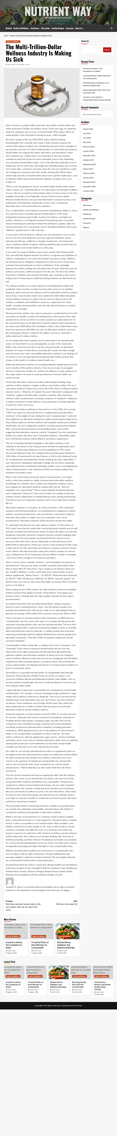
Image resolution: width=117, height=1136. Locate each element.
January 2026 (88, 151)
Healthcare (35, 28)
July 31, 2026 (62, 953)
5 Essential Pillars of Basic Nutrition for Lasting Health (97, 77)
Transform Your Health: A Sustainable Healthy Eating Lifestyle (97, 98)
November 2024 (89, 186)
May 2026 (87, 142)
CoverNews (66, 1006)
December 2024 (89, 182)
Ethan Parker (11, 64)
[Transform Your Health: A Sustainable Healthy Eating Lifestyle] (103, 972)
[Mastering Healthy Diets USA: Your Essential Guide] (80, 972)
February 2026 (88, 147)
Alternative (45, 28)
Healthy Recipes (58, 28)
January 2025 (88, 178)
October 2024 (88, 191)
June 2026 (87, 138)
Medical (9, 28)
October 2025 (88, 160)
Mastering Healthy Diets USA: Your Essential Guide (96, 91)
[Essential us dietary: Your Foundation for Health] (16, 931)
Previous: (23, 905)
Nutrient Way (58, 10)
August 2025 (88, 169)
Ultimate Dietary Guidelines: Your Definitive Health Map (66, 945)
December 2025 (89, 155)
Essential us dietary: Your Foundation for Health (14, 945)
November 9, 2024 (24, 64)
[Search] (111, 28)
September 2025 (89, 164)
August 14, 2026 (12, 953)
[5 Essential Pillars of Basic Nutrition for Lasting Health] (42, 931)
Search (85, 41)
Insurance (70, 28)
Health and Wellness (21, 28)
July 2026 (87, 133)
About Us (78, 28)
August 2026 (88, 129)
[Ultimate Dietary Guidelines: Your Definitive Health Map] (67, 931)
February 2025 (88, 173)
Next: (67, 902)
